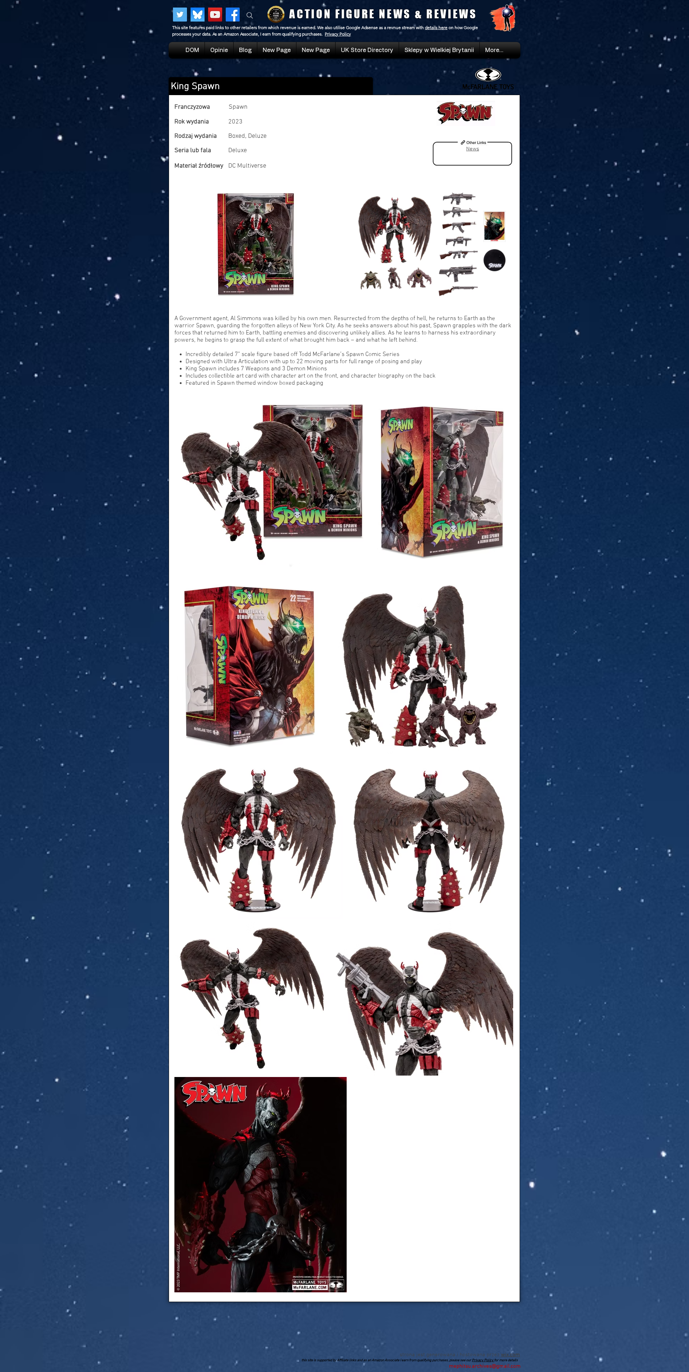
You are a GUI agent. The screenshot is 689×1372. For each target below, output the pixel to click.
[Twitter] (180, 15)
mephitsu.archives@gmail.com (485, 1366)
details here (436, 27)
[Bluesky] (198, 15)
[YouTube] (215, 15)
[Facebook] (233, 15)
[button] (439, 50)
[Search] (249, 15)
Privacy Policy (338, 34)
